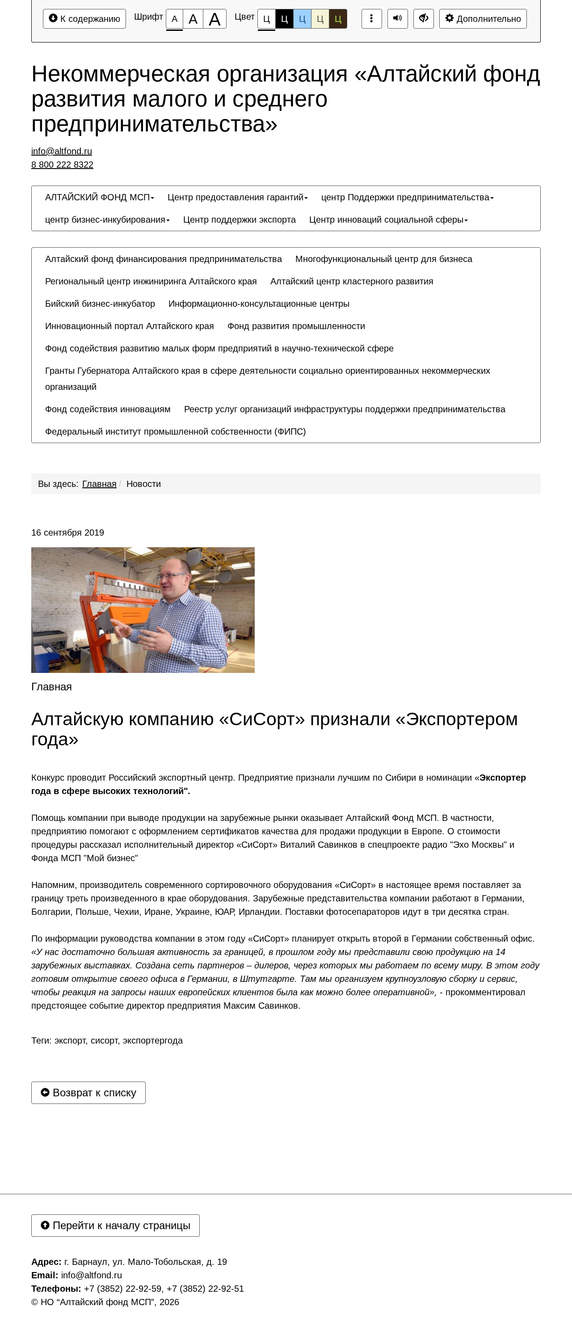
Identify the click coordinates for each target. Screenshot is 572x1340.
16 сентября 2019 (67, 532)
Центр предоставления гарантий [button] (235, 197)
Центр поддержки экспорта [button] (239, 219)
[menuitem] (99, 197)
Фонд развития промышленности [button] (296, 326)
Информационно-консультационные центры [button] (258, 304)
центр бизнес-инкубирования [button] (105, 219)
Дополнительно (487, 19)
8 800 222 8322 (62, 164)
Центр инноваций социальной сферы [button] (386, 219)
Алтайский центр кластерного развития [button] (351, 281)
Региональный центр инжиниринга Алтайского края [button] (151, 281)
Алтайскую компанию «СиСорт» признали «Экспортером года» (274, 729)
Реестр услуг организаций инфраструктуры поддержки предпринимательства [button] (344, 409)
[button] (319, 423)
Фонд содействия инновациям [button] (108, 409)
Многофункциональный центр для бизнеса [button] (383, 259)
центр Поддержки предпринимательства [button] (405, 197)
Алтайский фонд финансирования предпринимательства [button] (163, 259)
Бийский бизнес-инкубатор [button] (100, 304)
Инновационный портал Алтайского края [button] (129, 326)
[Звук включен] (397, 19)
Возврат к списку (93, 1092)
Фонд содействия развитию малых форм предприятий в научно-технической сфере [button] (219, 348)
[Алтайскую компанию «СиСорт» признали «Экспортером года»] (143, 610)
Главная (99, 484)
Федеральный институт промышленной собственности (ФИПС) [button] (175, 431)
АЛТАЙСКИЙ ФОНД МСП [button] (97, 197)
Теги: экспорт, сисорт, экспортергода (107, 1040)
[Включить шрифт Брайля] (372, 19)
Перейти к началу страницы (120, 1225)
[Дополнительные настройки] (423, 19)
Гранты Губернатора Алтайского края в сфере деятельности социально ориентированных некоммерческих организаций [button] (267, 379)
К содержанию (89, 19)
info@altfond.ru (61, 151)
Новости (143, 484)
